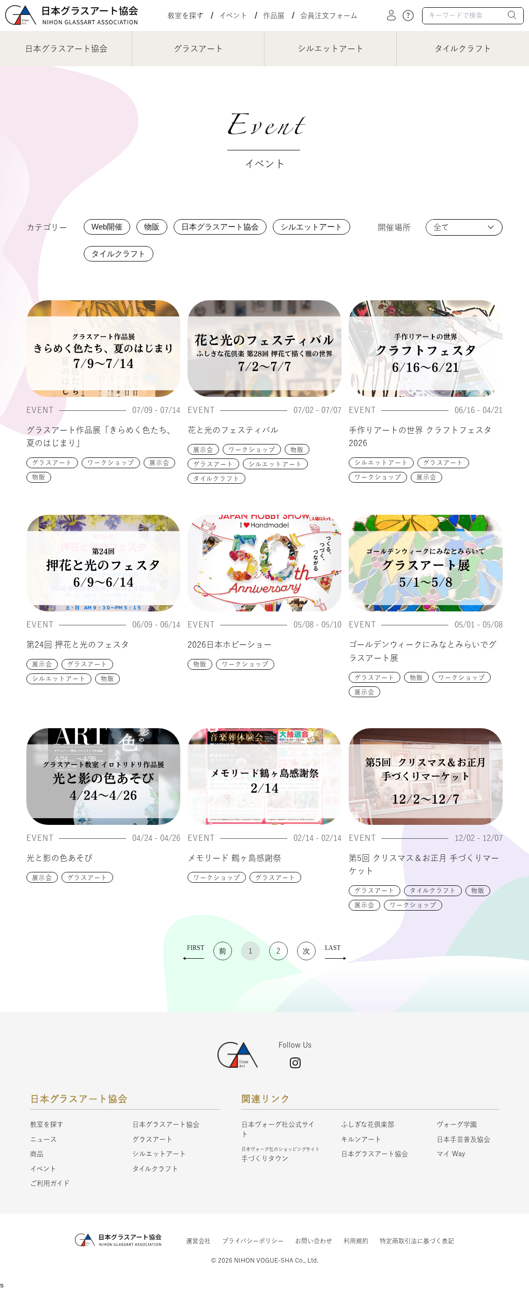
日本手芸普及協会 (463, 1139)
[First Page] (193, 951)
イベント (233, 15)
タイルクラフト (216, 478)
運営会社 (198, 1241)
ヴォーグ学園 (457, 1124)
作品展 (274, 15)
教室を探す (185, 15)
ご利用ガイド (50, 1183)
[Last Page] (335, 951)
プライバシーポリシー (253, 1241)
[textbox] (473, 16)
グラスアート (52, 462)
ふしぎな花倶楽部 (367, 1124)
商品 (36, 1153)
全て (441, 227)
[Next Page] (306, 951)
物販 (38, 477)
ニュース (43, 1139)
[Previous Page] (222, 951)
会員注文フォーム (328, 15)
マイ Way (451, 1153)
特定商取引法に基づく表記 (417, 1241)
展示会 (159, 462)
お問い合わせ (313, 1241)
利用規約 (356, 1241)
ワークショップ (110, 462)
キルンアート (361, 1139)
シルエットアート (275, 464)
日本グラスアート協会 (165, 1124)
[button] (512, 16)
